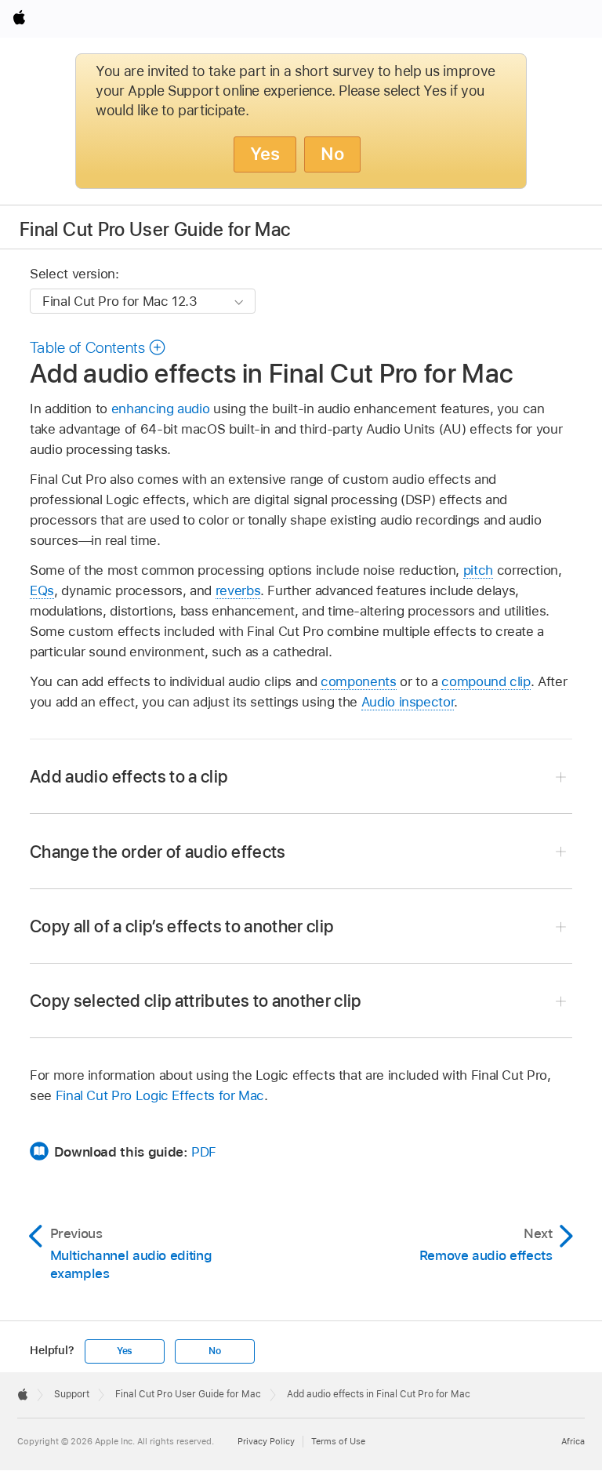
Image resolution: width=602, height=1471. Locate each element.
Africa (573, 1441)
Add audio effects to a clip (129, 776)
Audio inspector (408, 702)
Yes (265, 153)
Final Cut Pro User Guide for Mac (155, 229)
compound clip (485, 681)
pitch (478, 570)
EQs (42, 590)
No (332, 153)
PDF (203, 1152)
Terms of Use (338, 1441)
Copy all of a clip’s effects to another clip (182, 926)
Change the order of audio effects (158, 851)
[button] (98, 347)
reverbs (238, 590)
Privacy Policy (266, 1441)
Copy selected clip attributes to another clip (195, 1000)
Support (71, 1394)
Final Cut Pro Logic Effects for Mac (160, 1095)
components (358, 681)
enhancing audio (160, 408)
